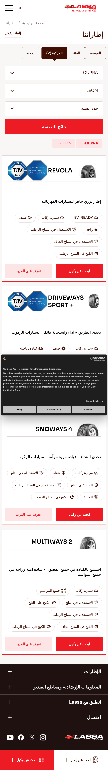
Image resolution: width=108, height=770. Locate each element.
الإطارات (92, 671)
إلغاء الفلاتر (13, 33)
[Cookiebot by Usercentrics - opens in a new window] (92, 359)
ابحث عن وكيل (79, 271)
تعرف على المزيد (28, 271)
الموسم (95, 53)
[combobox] (54, 73)
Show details (92, 401)
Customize (52, 409)
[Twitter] (32, 737)
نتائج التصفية (54, 126)
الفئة (76, 53)
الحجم (31, 53)
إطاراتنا (10, 23)
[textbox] (54, 109)
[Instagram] (42, 737)
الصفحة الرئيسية (34, 23)
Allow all (88, 409)
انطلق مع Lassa (85, 702)
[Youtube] (10, 737)
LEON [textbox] (92, 90)
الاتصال (94, 717)
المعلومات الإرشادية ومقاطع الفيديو (67, 687)
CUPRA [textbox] (90, 72)
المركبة (54, 53)
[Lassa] (80, 8)
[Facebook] (21, 737)
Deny (19, 409)
